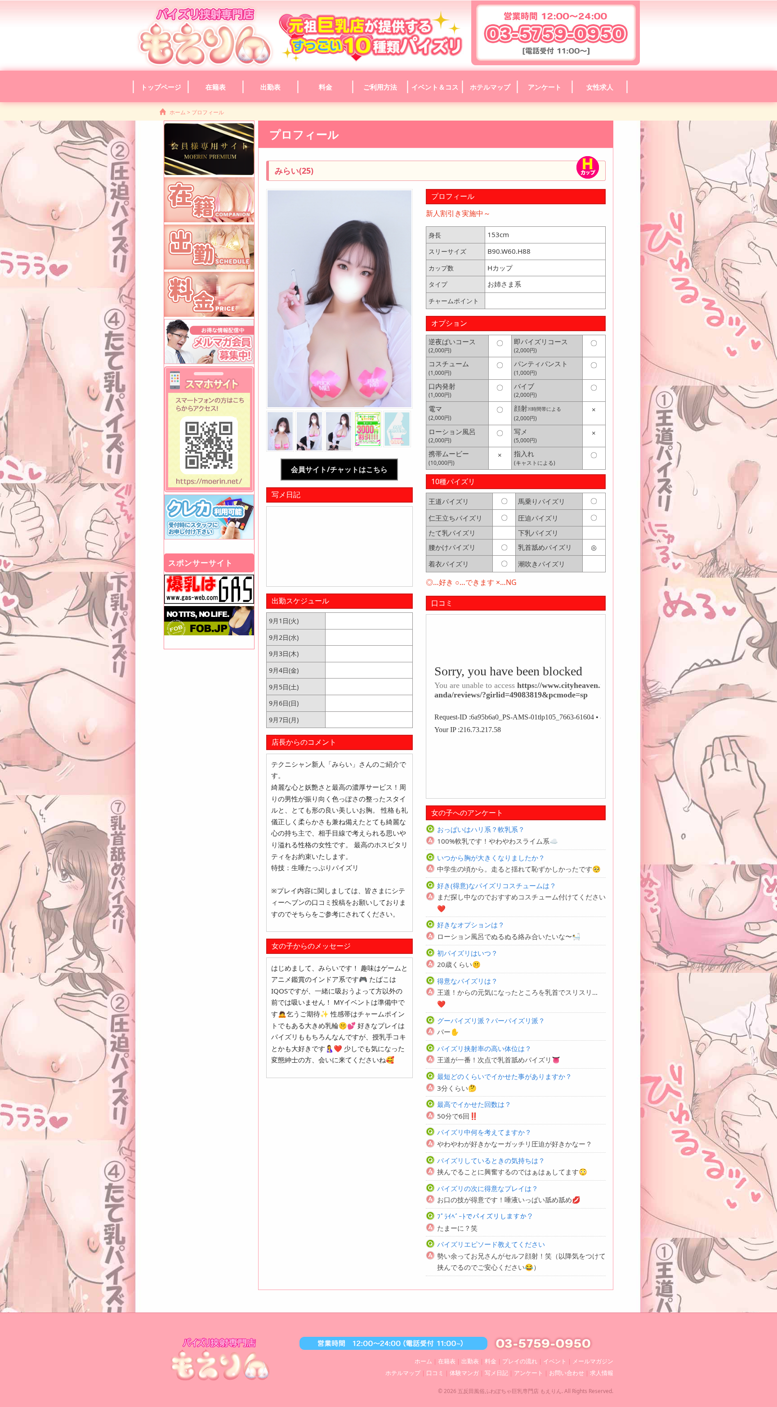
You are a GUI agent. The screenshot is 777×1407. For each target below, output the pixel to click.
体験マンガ (464, 1373)
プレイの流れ (519, 1361)
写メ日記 (496, 1373)
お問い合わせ (566, 1373)
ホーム (178, 112)
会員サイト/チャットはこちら (339, 469)
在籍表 (215, 86)
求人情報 (601, 1373)
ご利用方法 (380, 86)
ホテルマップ (490, 86)
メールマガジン (592, 1361)
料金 (325, 86)
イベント (555, 1361)
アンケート (545, 86)
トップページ (161, 86)
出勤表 (270, 86)
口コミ (435, 1373)
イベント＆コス (435, 86)
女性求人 (599, 86)
